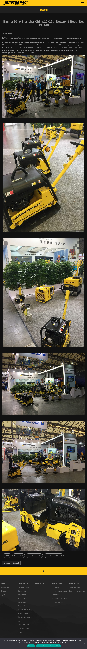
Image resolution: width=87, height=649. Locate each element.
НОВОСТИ (44, 10)
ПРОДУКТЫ (23, 583)
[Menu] (82, 3)
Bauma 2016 (18, 556)
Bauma (7, 556)
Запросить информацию (77, 591)
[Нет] (84, 643)
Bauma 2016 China (34, 556)
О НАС (3, 583)
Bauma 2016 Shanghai (54, 556)
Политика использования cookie (48, 646)
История (3, 591)
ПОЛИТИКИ (57, 583)
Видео (3, 595)
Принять (31, 646)
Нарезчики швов (23, 624)
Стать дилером (74, 587)
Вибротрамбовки (23, 587)
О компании (5, 587)
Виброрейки (22, 606)
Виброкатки (22, 602)
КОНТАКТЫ (74, 583)
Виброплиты (22, 591)
